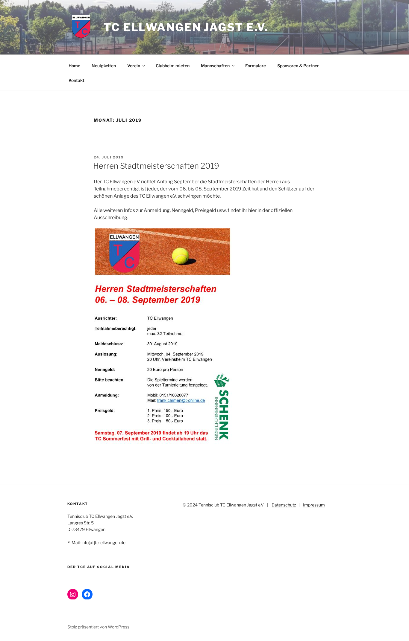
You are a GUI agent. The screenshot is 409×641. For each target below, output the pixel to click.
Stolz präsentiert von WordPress (98, 626)
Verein (133, 65)
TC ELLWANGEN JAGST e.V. (186, 27)
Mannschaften (215, 65)
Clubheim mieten (173, 65)
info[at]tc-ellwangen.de (103, 542)
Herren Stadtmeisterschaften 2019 (156, 165)
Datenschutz (284, 504)
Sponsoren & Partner (298, 65)
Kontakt (76, 80)
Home (74, 65)
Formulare (255, 65)
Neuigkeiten (104, 65)
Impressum (314, 504)
